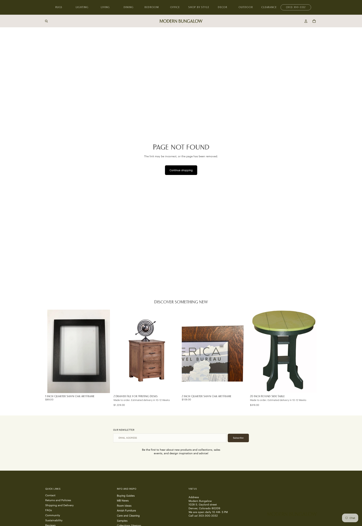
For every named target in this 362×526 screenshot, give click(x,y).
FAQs (48, 510)
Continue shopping (181, 170)
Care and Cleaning (128, 515)
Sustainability (54, 520)
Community (52, 515)
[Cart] (314, 21)
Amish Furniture (126, 510)
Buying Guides (126, 495)
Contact (50, 495)
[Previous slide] (119, 351)
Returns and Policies (58, 500)
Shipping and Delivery (59, 505)
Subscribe (238, 437)
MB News (123, 500)
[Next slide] (174, 351)
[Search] (46, 21)
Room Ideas (124, 505)
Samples (122, 520)
